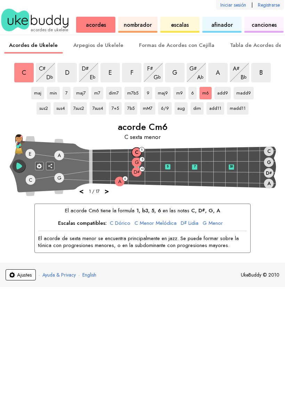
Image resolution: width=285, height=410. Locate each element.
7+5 (117, 107)
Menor (213, 223)
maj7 (82, 92)
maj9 (164, 92)
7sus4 (99, 107)
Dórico (120, 223)
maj (39, 92)
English (89, 274)
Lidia (189, 223)
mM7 (149, 107)
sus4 (62, 107)
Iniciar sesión (233, 4)
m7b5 (134, 92)
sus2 (45, 107)
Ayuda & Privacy (59, 274)
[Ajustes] (39, 166)
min (55, 92)
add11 (216, 107)
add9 (224, 92)
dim (198, 107)
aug (182, 107)
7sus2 (80, 107)
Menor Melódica (156, 223)
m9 (181, 92)
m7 (98, 92)
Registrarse (269, 4)
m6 (207, 92)
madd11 (238, 107)
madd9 (243, 92)
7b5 (132, 107)
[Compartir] (50, 166)
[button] (19, 166)
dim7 (115, 92)
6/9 (166, 107)
